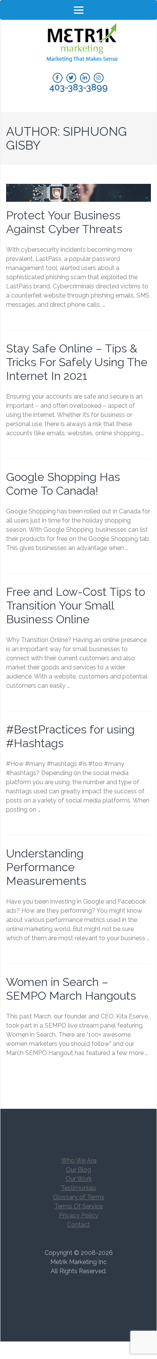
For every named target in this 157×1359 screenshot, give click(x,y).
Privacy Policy (78, 1215)
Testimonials (78, 1188)
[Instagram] (99, 78)
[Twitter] (71, 78)
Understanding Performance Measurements (46, 867)
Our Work (79, 1178)
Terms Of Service (78, 1206)
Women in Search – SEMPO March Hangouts (71, 988)
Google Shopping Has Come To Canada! (63, 483)
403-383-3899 (78, 87)
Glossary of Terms (78, 1197)
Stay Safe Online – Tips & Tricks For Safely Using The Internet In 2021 (76, 362)
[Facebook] (57, 78)
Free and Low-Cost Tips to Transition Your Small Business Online (75, 605)
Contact (78, 1224)
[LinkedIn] (85, 78)
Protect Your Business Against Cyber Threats (64, 222)
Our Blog (78, 1169)
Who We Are (78, 1160)
